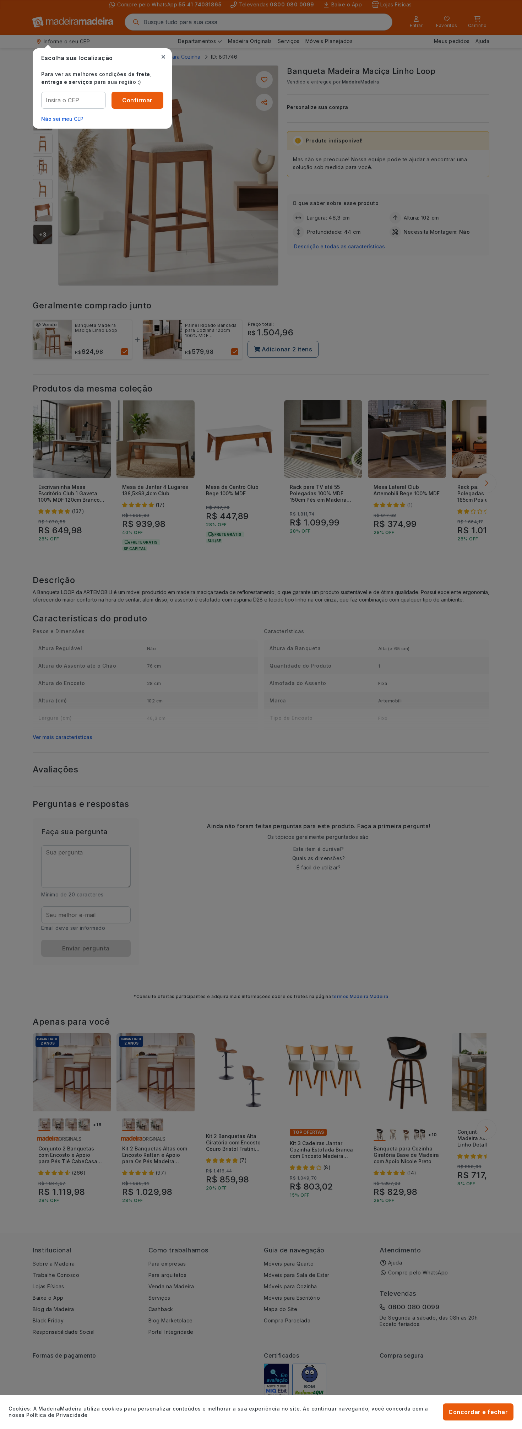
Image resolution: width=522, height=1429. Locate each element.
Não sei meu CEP (62, 119)
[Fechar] (163, 57)
